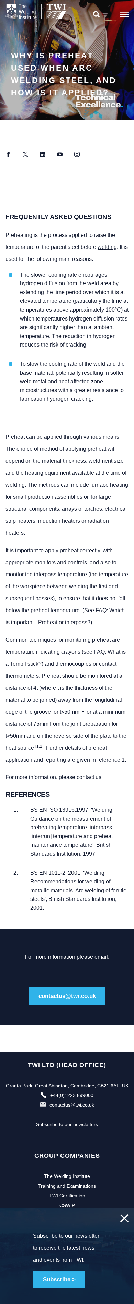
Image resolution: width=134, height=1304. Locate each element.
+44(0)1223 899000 (71, 1095)
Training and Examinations (67, 1186)
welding (107, 247)
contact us (89, 777)
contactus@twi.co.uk (67, 996)
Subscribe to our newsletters (67, 1124)
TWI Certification (67, 1195)
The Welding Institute (67, 1176)
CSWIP (67, 1205)
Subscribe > (59, 1279)
